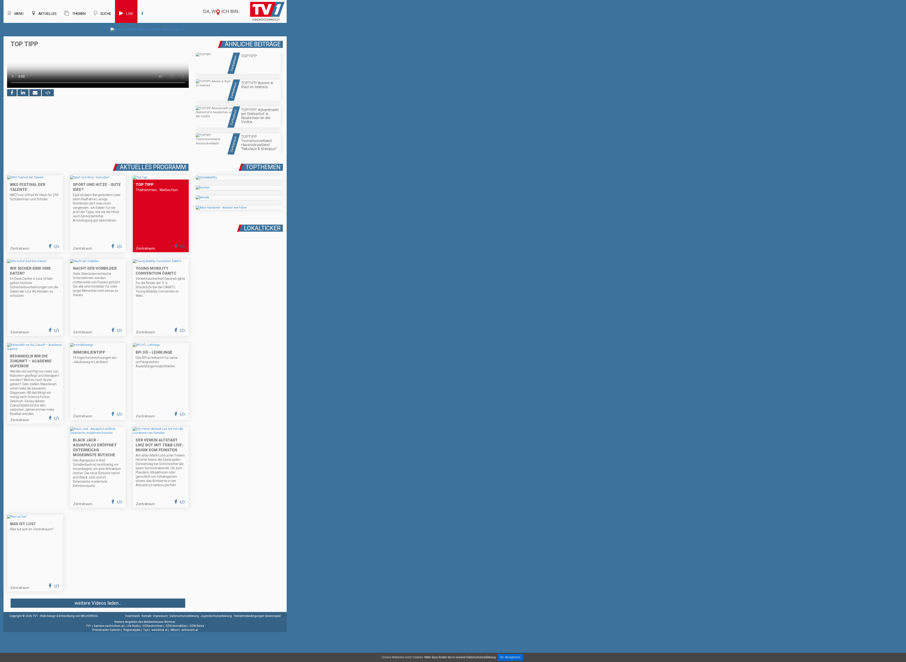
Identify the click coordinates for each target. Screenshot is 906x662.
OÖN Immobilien (176, 626)
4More (174, 630)
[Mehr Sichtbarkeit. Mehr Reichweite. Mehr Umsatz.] (145, 29)
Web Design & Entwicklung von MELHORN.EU (69, 616)
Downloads (132, 616)
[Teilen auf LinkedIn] (23, 92)
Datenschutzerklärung (184, 616)
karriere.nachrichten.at (109, 626)
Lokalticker (262, 228)
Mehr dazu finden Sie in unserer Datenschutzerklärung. (460, 657)
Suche (105, 14)
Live (129, 14)
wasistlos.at (159, 630)
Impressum (160, 616)
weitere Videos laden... (98, 603)
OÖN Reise (197, 626)
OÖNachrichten (153, 626)
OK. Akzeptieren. (510, 657)
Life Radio (133, 626)
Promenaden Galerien (106, 630)
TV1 (88, 626)
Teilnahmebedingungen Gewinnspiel (257, 616)
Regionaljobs (131, 630)
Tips (146, 630)
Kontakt (146, 616)
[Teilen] (35, 92)
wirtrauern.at (189, 630)
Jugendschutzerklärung (216, 616)
